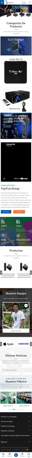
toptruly (13, 321)
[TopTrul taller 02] (24, 398)
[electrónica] (16, 46)
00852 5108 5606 (16, 314)
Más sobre (6, 211)
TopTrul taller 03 (8, 406)
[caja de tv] (16, 70)
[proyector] (16, 98)
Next (31, 272)
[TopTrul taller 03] (8, 398)
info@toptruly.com (16, 317)
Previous (1, 272)
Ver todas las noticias (9, 370)
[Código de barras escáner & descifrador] (16, 126)
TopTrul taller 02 (24, 406)
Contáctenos (19, 211)
